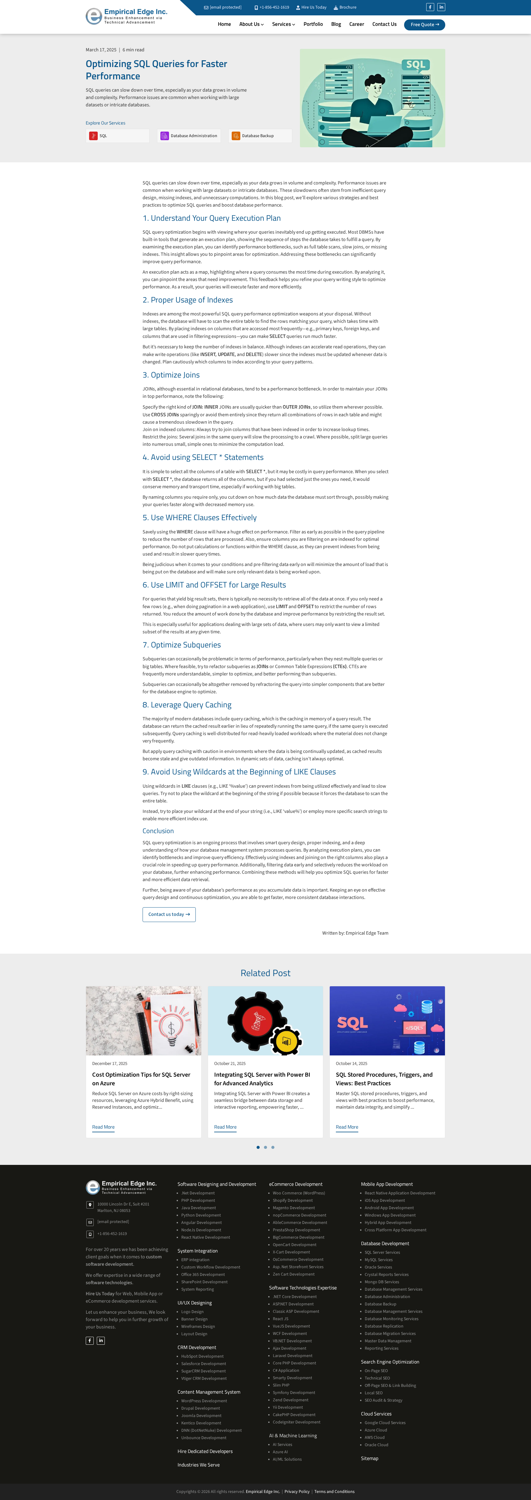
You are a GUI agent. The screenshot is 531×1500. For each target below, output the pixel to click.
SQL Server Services (382, 1252)
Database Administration (387, 1297)
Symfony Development (294, 1393)
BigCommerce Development (298, 1237)
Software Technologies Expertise (303, 1287)
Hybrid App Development (388, 1223)
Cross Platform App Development (396, 1230)
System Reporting (197, 1289)
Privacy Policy (297, 1492)
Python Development (201, 1215)
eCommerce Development (296, 1184)
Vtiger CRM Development (204, 1378)
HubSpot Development (202, 1356)
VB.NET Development (292, 1341)
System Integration (198, 1250)
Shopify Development (293, 1200)
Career (356, 24)
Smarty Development (292, 1378)
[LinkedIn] (441, 7)
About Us (249, 24)
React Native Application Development (400, 1193)
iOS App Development (385, 1200)
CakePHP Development (294, 1415)
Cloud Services (376, 1413)
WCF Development (290, 1334)
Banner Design (194, 1319)
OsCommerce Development (298, 1260)
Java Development (198, 1208)
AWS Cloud (375, 1438)
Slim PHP (281, 1385)
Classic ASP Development (296, 1311)
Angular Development (201, 1223)
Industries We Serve (199, 1464)
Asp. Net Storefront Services (298, 1267)
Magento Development (294, 1208)
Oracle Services (378, 1267)
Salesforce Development (203, 1364)
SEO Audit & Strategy (384, 1400)
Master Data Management (388, 1341)
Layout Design (194, 1334)
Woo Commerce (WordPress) (299, 1193)
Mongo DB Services (382, 1282)
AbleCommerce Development (300, 1223)
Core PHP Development (294, 1363)
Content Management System (209, 1391)
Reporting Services (382, 1348)
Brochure (347, 7)
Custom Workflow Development (210, 1267)
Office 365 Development (203, 1275)
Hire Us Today (314, 7)
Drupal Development (200, 1408)
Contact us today (172, 914)
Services (281, 24)
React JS (280, 1319)
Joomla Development (201, 1416)
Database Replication (384, 1326)
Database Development (385, 1243)
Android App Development (389, 1208)
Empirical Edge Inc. (263, 1492)
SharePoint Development (204, 1282)
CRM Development (197, 1347)
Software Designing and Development (217, 1184)
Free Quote (422, 24)
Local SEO (374, 1393)
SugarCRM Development (203, 1371)
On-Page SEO (376, 1371)
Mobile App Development (387, 1184)
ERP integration (195, 1260)
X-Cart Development (291, 1252)
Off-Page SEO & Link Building (390, 1386)
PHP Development (198, 1200)
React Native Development (205, 1237)
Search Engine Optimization (390, 1361)
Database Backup (380, 1304)
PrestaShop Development (296, 1230)
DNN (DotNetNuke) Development (211, 1430)
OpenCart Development (295, 1245)
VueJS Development (291, 1326)
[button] (258, 1147)
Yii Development (288, 1407)
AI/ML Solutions (287, 1459)
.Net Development (198, 1193)
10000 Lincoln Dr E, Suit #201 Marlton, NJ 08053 (123, 1207)
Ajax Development (289, 1348)
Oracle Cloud (376, 1445)
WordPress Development (204, 1401)
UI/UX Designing (195, 1302)
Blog (336, 24)
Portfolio (313, 24)
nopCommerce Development (299, 1215)
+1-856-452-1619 (274, 7)
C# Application (286, 1370)
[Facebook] (430, 7)
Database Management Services (394, 1289)
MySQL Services (379, 1260)
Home (224, 24)
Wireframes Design (198, 1327)
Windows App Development (390, 1215)
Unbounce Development (203, 1438)
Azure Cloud (376, 1430)
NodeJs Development (201, 1230)
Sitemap (369, 1458)
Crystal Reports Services (387, 1275)
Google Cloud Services (385, 1423)
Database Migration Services (390, 1334)
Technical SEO (377, 1378)
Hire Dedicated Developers (205, 1451)
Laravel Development (293, 1356)
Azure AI (280, 1452)
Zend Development (291, 1400)
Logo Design (192, 1312)
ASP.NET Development (293, 1304)
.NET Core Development (295, 1297)
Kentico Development (201, 1423)
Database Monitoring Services (392, 1319)
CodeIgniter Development (297, 1422)
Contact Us (384, 24)
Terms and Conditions (334, 1492)
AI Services (282, 1445)
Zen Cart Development (294, 1274)
